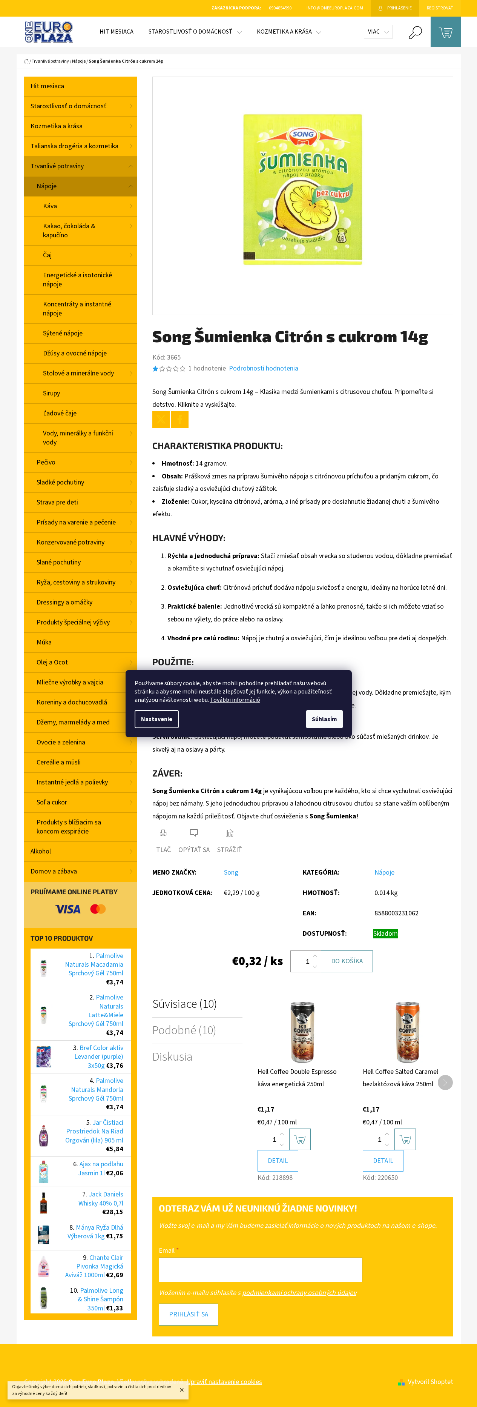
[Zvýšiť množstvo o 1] (315, 956)
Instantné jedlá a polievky (72, 782)
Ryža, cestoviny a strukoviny (76, 582)
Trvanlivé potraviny (57, 166)
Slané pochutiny (59, 562)
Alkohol (41, 851)
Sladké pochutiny (60, 482)
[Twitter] (161, 419)
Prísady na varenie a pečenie (76, 522)
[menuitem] (116, 32)
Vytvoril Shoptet (430, 1382)
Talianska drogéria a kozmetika (74, 146)
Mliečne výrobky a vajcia (70, 682)
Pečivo (46, 462)
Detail (278, 1161)
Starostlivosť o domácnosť (68, 106)
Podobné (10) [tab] (184, 1030)
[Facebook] (180, 419)
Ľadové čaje (60, 413)
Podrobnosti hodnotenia (263, 368)
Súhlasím (324, 719)
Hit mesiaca (47, 86)
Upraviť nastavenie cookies (224, 1382)
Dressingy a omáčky (64, 602)
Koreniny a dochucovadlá (72, 702)
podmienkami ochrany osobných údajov (299, 1293)
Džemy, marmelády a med (73, 722)
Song (231, 872)
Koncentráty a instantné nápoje (77, 309)
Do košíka (347, 961)
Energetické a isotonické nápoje (77, 280)
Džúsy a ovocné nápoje (75, 353)
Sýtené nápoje (63, 333)
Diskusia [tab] (172, 1057)
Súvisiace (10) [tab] (184, 1004)
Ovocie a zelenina (61, 742)
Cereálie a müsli (59, 762)
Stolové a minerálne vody (78, 373)
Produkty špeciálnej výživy (73, 622)
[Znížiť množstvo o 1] (315, 966)
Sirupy (51, 393)
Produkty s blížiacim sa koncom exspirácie (69, 827)
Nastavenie (156, 719)
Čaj (47, 255)
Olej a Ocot (52, 662)
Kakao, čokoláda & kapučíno (69, 230)
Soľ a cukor (52, 802)
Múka (44, 642)
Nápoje (47, 186)
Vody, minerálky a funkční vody (78, 438)
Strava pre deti (57, 502)
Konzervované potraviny (70, 542)
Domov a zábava (54, 871)
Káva (50, 206)
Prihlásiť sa (188, 1314)
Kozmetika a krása (57, 126)
